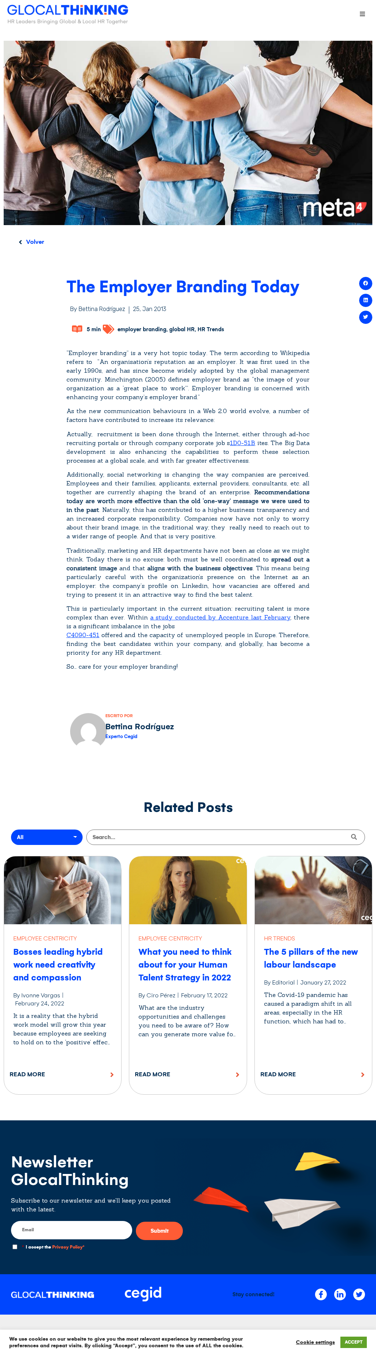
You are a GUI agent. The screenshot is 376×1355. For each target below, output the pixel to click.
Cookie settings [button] (315, 1342)
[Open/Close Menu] (362, 13)
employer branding (142, 329)
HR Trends (211, 329)
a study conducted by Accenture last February (220, 617)
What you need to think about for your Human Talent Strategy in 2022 (185, 965)
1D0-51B (242, 443)
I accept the (53, 1247)
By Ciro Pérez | (158, 995)
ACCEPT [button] (353, 1342)
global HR (182, 329)
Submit (160, 1231)
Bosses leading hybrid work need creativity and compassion (58, 965)
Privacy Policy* (68, 1247)
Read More (27, 1074)
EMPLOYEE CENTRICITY (45, 938)
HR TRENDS (279, 938)
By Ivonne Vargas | (38, 995)
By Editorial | (281, 982)
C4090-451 (83, 635)
